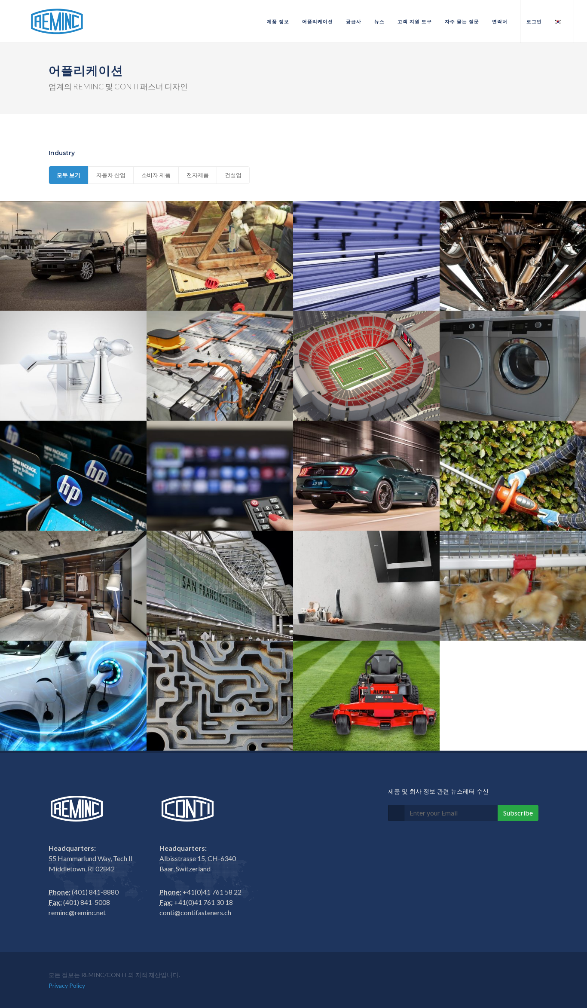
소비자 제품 (156, 174)
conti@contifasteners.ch (195, 912)
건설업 (233, 174)
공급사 (353, 21)
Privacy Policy (67, 985)
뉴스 (379, 21)
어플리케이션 (317, 21)
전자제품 (197, 174)
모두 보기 (68, 174)
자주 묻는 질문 (462, 21)
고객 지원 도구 (414, 21)
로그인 (534, 21)
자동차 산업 (110, 174)
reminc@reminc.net (77, 912)
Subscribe (518, 813)
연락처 (500, 21)
